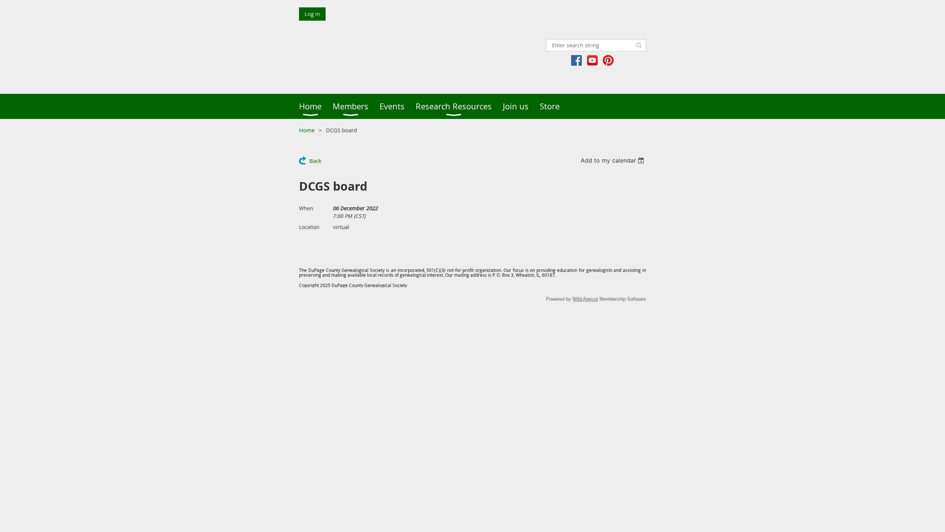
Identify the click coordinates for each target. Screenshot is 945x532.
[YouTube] (592, 60)
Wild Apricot (585, 299)
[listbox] (613, 160)
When (306, 208)
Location (309, 227)
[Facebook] (576, 60)
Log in (312, 13)
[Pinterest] (608, 60)
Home (307, 130)
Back (315, 160)
